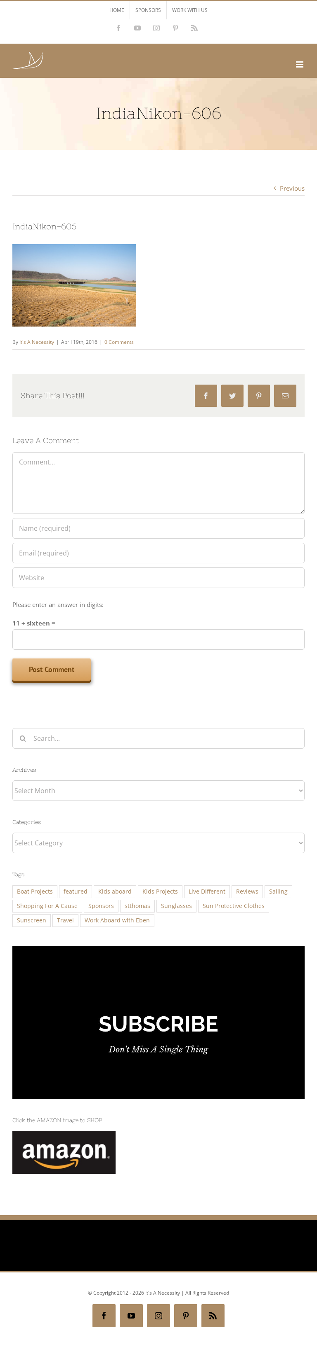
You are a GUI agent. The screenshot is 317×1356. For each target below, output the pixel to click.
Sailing (278, 891)
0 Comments (119, 341)
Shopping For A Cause (47, 906)
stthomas (137, 906)
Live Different (207, 891)
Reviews (247, 891)
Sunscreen (31, 920)
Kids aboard (115, 891)
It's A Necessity (36, 341)
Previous (292, 188)
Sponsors (101, 906)
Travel (65, 920)
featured (76, 891)
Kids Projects (160, 891)
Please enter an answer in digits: (58, 604)
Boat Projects (35, 891)
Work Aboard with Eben (117, 920)
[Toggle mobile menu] (300, 64)
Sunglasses (176, 906)
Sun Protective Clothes (234, 906)
